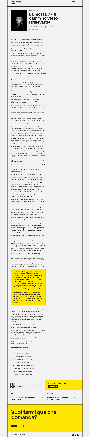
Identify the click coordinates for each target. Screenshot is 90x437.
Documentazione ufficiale (28, 368)
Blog (73, 1)
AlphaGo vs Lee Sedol (25, 356)
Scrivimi (14, 425)
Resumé (20, 425)
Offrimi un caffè (52, 386)
